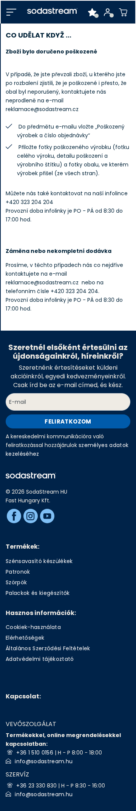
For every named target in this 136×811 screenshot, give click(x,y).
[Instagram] (30, 516)
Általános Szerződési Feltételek (48, 648)
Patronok (18, 572)
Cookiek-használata (33, 627)
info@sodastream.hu (44, 761)
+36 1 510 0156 (34, 752)
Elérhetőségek (25, 638)
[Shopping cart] (123, 12)
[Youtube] (47, 516)
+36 (22, 785)
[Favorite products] (92, 12)
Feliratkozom (68, 421)
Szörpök (16, 582)
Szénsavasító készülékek (39, 561)
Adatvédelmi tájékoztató (40, 659)
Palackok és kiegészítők (38, 593)
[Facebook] (14, 516)
